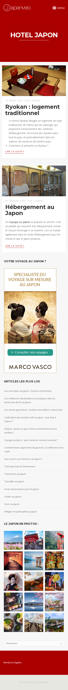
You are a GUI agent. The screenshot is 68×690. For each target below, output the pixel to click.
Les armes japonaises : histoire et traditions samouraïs (33, 409)
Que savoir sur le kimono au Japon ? (23, 458)
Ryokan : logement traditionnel (32, 109)
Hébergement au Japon (29, 210)
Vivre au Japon (12, 504)
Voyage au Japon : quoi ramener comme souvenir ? (31, 440)
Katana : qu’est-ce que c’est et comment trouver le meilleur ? (30, 430)
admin (36, 100)
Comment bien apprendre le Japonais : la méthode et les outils (34, 449)
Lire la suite (14, 151)
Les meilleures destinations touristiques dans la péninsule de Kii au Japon (29, 400)
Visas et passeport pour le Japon (21, 489)
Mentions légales (12, 662)
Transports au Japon (15, 473)
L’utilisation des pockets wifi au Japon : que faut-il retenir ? (30, 419)
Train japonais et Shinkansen (19, 466)
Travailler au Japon (14, 481)
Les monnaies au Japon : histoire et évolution (28, 390)
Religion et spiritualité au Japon (20, 511)
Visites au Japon (12, 496)
